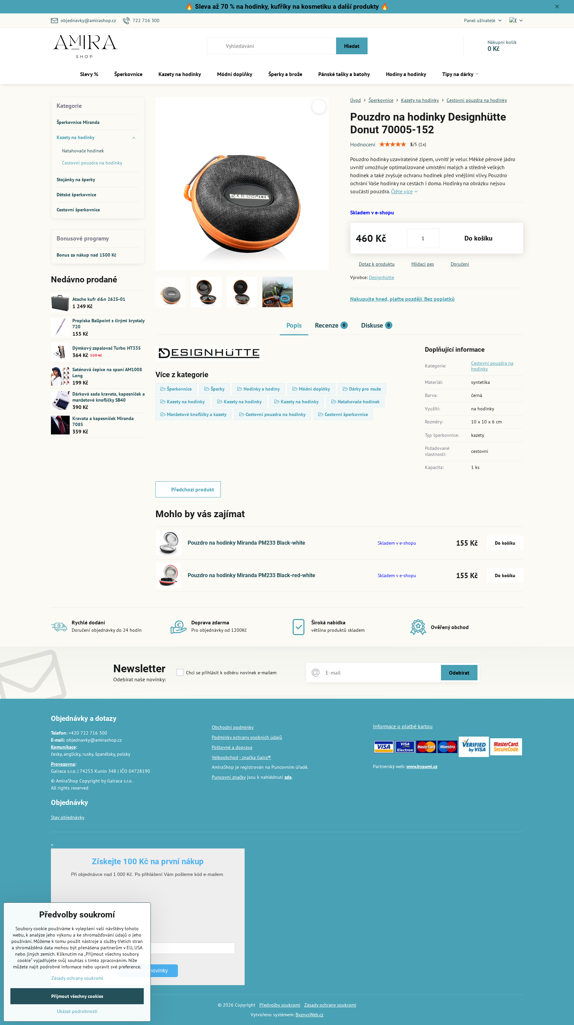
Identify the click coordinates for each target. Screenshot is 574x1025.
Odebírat (459, 672)
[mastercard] (426, 751)
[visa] (384, 751)
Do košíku (478, 238)
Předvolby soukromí (279, 1005)
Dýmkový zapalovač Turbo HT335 (106, 348)
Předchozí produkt (192, 489)
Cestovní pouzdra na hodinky (492, 366)
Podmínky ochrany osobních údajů (247, 737)
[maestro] (447, 751)
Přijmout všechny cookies (77, 996)
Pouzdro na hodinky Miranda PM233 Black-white (246, 543)
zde (288, 777)
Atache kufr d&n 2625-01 (98, 299)
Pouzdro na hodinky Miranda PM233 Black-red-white (251, 575)
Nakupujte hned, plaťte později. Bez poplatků (402, 298)
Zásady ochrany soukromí (330, 1005)
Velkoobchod (225, 757)
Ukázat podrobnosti (77, 1011)
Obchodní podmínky (233, 727)
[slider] (392, 144)
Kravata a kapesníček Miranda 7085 (103, 421)
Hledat (352, 46)
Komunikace (63, 747)
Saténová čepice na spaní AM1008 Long (107, 372)
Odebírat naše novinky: (139, 679)
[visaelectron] (405, 751)
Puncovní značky (229, 777)
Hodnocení (362, 144)
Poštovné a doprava (232, 747)
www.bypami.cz (421, 766)
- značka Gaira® (255, 757)
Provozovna (63, 764)
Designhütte (381, 277)
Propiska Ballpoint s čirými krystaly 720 (108, 324)
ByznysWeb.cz (309, 1015)
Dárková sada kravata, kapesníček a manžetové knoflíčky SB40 (108, 397)
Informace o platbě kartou (403, 726)
